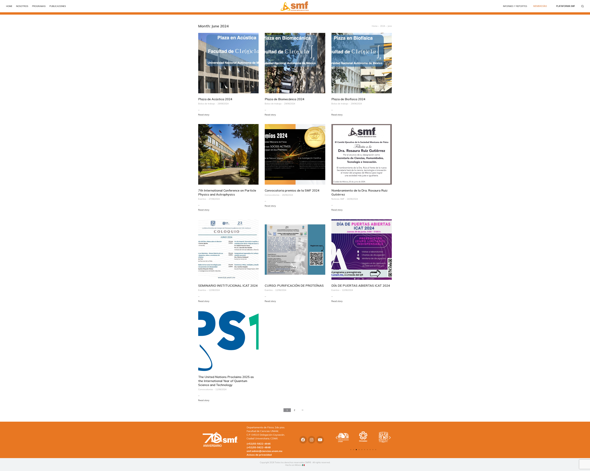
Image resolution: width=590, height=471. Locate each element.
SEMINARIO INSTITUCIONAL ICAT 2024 (228, 285)
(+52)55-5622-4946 (259, 443)
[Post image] (228, 63)
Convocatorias (272, 195)
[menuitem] (10, 6)
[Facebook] (303, 440)
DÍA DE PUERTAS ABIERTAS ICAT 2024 (360, 285)
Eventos (202, 199)
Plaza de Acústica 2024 (215, 99)
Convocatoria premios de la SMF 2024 (292, 190)
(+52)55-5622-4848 (259, 447)
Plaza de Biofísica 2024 (348, 99)
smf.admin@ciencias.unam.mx (264, 451)
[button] (350, 449)
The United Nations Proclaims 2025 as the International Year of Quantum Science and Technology (226, 381)
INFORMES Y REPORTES (515, 6)
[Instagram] (311, 440)
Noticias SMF (337, 199)
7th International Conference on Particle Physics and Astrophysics (227, 192)
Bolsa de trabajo (206, 103)
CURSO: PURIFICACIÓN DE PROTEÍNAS (294, 285)
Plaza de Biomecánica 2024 (284, 99)
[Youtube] (320, 440)
